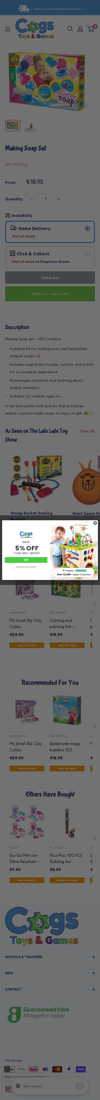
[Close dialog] (95, 523)
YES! (26, 559)
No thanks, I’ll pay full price (26, 567)
